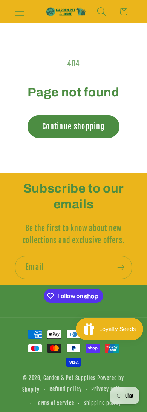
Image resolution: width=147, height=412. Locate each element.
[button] (19, 11)
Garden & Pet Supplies (69, 378)
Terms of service (55, 403)
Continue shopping (73, 126)
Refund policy (65, 389)
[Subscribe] (121, 267)
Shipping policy (102, 403)
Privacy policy (108, 389)
